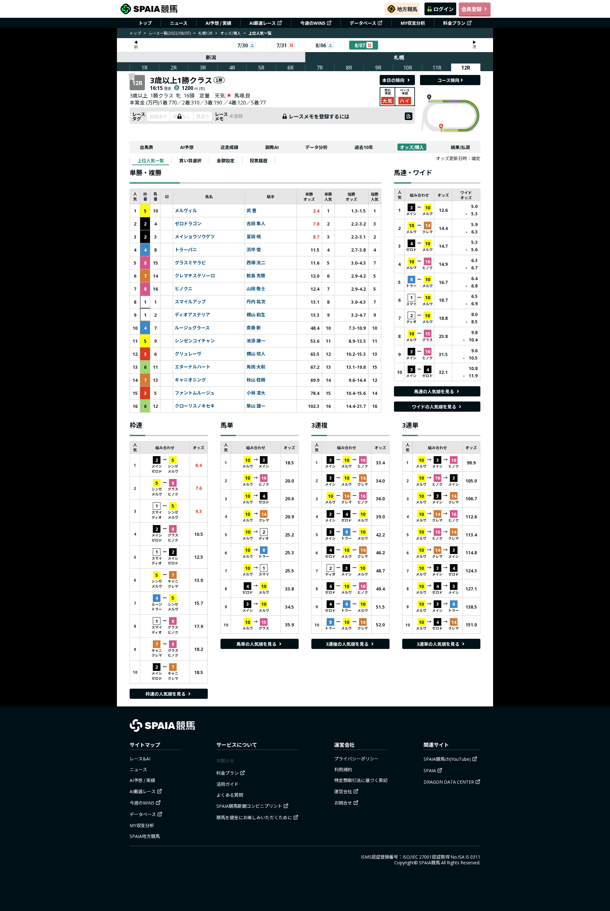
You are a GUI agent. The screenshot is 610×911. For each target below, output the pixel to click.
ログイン (443, 9)
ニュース (178, 23)
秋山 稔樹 (256, 380)
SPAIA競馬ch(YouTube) (447, 758)
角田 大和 (256, 367)
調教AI (272, 147)
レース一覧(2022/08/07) (170, 33)
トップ (145, 23)
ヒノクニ (184, 289)
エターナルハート (192, 367)
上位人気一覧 (150, 160)
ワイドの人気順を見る (434, 406)
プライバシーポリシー (356, 758)
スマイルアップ (190, 302)
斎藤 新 (254, 328)
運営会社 (343, 791)
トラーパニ (186, 250)
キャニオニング (190, 380)
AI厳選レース (262, 23)
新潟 (211, 57)
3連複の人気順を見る (347, 644)
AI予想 (186, 147)
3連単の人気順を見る (438, 644)
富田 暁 (254, 237)
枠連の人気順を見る (166, 694)
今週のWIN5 (312, 23)
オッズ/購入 (230, 33)
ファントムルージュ (194, 393)
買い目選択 (190, 160)
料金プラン (454, 23)
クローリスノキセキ (195, 406)
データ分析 (316, 147)
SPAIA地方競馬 (145, 836)
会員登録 (471, 9)
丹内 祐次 (256, 302)
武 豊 (251, 210)
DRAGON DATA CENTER (449, 781)
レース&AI (140, 758)
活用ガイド (227, 784)
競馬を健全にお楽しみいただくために (254, 817)
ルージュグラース (192, 328)
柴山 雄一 (256, 406)
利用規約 (343, 769)
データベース (363, 23)
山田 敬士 (256, 289)
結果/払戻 (460, 147)
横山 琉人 (256, 354)
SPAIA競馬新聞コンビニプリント (249, 805)
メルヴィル (186, 210)
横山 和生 (256, 315)
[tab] (151, 160)
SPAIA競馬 (429, 862)
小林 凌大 (256, 393)
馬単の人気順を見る (256, 644)
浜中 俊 (254, 250)
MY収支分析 (413, 23)
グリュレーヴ (188, 354)
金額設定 (225, 160)
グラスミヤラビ (190, 263)
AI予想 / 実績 (218, 23)
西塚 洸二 (256, 263)
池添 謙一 (256, 341)
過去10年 (364, 147)
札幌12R (205, 33)
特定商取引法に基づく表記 (361, 780)
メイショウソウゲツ (195, 237)
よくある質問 (229, 795)
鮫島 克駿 (256, 276)
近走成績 (229, 147)
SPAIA (430, 770)
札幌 (399, 57)
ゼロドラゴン (188, 223)
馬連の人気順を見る (434, 391)
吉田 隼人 (256, 223)
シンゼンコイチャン (195, 341)
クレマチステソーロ (195, 276)
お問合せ (343, 802)
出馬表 (146, 147)
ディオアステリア (192, 315)
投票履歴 (259, 160)
